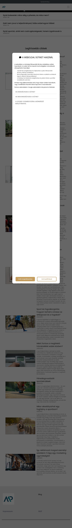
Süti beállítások (47, 279)
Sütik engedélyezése (25, 279)
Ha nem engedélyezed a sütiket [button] (27, 97)
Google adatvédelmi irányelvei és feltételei (41, 87)
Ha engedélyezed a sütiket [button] (25, 92)
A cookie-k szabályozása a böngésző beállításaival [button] (29, 102)
